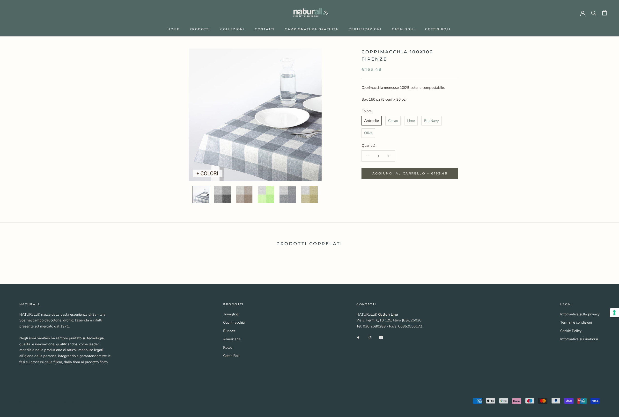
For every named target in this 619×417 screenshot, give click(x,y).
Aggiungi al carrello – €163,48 (410, 173)
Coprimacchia (234, 322)
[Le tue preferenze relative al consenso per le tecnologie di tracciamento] (614, 312)
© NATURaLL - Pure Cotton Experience (61, 401)
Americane (232, 339)
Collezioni (232, 29)
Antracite (371, 120)
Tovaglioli (230, 314)
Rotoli (227, 347)
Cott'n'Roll (438, 29)
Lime (411, 120)
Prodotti (200, 29)
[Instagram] (369, 337)
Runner (229, 330)
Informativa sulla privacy (580, 314)
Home (173, 29)
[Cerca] (593, 12)
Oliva (368, 133)
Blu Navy (431, 120)
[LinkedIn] (381, 337)
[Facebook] (358, 337)
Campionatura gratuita (311, 29)
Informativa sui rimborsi (579, 339)
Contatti (265, 29)
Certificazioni (365, 29)
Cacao (393, 120)
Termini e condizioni (576, 322)
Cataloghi (403, 29)
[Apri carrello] (604, 12)
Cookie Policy (571, 330)
